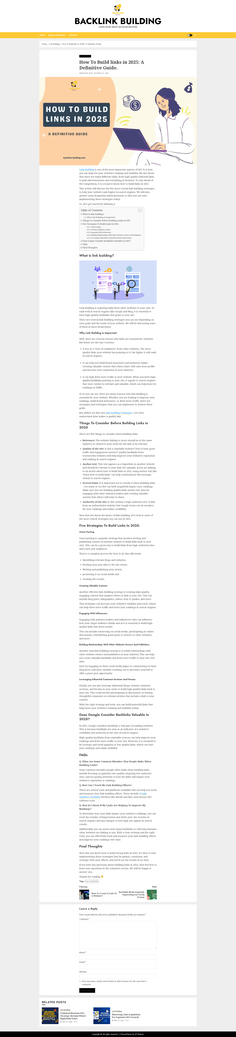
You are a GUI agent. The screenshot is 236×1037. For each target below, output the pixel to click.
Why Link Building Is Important (101, 217)
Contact (73, 35)
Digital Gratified (56, 35)
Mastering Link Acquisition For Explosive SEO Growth (126, 1016)
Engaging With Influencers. (101, 232)
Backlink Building (118, 21)
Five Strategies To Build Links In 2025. (101, 224)
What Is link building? (93, 214)
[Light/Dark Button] (189, 35)
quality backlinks (92, 380)
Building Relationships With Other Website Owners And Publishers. (116, 235)
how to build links (92, 881)
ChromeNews (126, 1034)
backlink (95, 796)
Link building (86, 169)
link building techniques (119, 412)
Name (82, 952)
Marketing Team (86, 73)
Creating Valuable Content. (101, 230)
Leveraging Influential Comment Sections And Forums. (111, 238)
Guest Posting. (96, 227)
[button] (195, 35)
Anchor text (90, 464)
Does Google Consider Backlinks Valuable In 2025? (107, 241)
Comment (84, 919)
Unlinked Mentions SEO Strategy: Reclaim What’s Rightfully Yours (73, 1016)
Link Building (85, 56)
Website (83, 971)
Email (82, 962)
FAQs (85, 244)
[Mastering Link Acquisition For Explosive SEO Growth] (101, 1015)
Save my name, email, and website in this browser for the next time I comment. (114, 983)
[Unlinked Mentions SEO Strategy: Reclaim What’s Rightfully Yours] (50, 1015)
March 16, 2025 (102, 73)
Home (42, 35)
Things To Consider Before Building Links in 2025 (106, 220)
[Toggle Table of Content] (138, 210)
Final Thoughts (90, 247)
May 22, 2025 (67, 1022)
